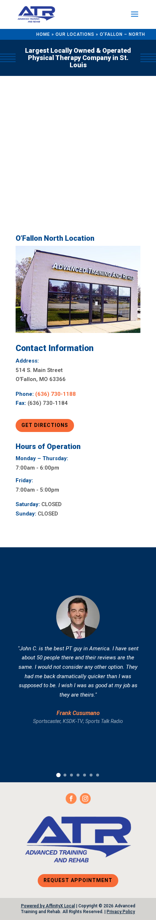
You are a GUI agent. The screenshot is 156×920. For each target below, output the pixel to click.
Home (43, 34)
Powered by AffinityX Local (48, 905)
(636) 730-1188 (55, 394)
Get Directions (44, 425)
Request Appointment (78, 880)
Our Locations (75, 34)
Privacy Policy (121, 911)
